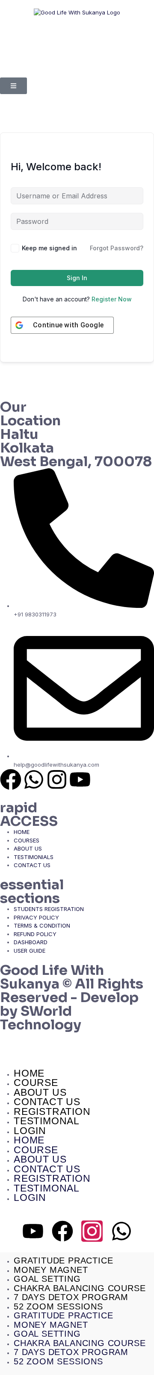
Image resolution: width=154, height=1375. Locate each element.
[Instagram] (57, 779)
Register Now (112, 299)
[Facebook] (10, 779)
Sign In (77, 277)
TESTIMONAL (47, 1120)
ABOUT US (40, 1092)
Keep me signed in (49, 248)
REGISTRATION (52, 1111)
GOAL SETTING (47, 1278)
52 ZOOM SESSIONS (58, 1306)
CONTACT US (47, 1101)
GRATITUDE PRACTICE (63, 1260)
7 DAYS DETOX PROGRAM (71, 1297)
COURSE (36, 1082)
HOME (29, 1073)
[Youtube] (80, 779)
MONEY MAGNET (51, 1270)
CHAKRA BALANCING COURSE (79, 1288)
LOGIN (30, 1130)
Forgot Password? (116, 248)
